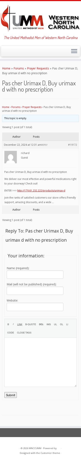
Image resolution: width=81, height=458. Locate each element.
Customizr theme (50, 452)
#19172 (72, 145)
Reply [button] (44, 144)
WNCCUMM (35, 448)
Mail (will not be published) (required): (31, 284)
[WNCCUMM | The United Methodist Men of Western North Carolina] (40, 18)
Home (6, 68)
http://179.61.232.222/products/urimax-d (41, 190)
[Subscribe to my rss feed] (4, 53)
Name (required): (18, 268)
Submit (10, 395)
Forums (19, 68)
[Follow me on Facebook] (11, 53)
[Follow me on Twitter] (8, 53)
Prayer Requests (38, 68)
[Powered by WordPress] (58, 447)
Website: (12, 300)
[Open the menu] (74, 51)
